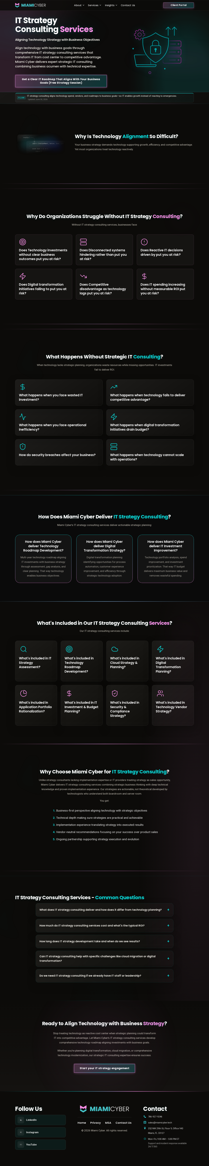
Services (93, 5)
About (78, 5)
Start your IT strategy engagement (104, 1068)
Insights (110, 5)
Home (82, 1123)
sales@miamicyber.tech (160, 1122)
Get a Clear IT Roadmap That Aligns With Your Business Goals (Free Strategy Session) (61, 81)
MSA (108, 1123)
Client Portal (179, 5)
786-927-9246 (155, 1116)
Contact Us (128, 5)
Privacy (95, 1123)
